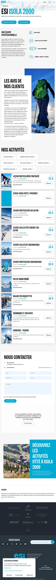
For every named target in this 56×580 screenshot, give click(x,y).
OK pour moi (30, 575)
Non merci (9, 575)
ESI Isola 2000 (22, 178)
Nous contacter (24, 22)
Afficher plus (7, 568)
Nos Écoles (5, 6)
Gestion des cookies (28, 579)
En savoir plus (28, 423)
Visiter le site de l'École (44, 367)
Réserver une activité (8, 22)
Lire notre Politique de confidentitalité (13, 570)
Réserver (48, 183)
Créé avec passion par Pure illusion (38, 579)
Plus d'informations (17, 184)
